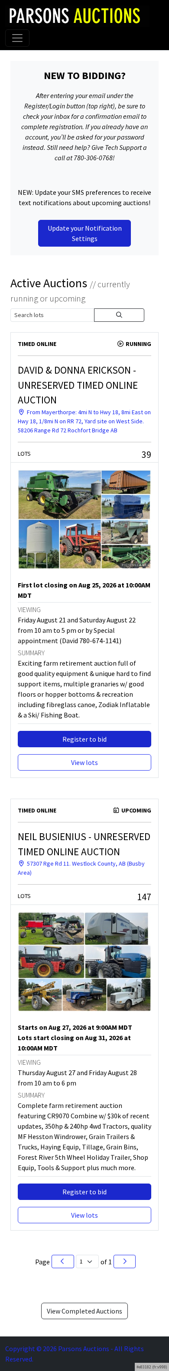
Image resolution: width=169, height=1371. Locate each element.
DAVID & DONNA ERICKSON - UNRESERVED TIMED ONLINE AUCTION (78, 385)
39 (146, 454)
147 (144, 897)
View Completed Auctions (84, 1311)
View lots (84, 762)
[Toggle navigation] (17, 38)
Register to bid (84, 739)
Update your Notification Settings (85, 233)
